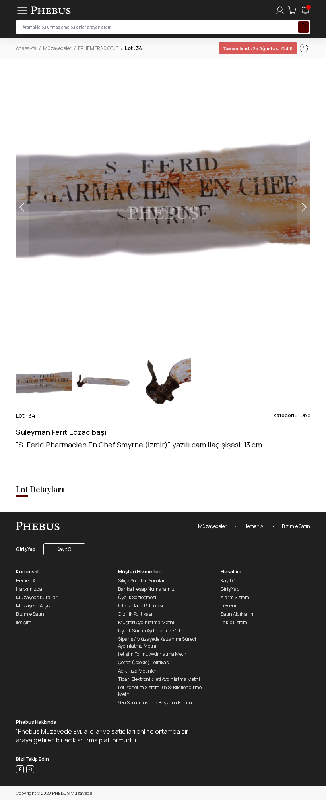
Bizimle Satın (296, 526)
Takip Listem (234, 622)
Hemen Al (254, 526)
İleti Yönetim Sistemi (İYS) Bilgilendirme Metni (160, 691)
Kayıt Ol (64, 549)
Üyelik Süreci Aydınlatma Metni (151, 630)
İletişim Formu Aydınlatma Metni (153, 654)
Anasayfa (26, 48)
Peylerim (230, 605)
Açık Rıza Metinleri (138, 670)
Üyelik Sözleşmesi (137, 597)
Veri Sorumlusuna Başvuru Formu (155, 702)
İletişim (23, 622)
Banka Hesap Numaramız (146, 589)
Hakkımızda (29, 589)
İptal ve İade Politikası (140, 605)
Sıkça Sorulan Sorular (141, 580)
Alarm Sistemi (235, 597)
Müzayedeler (57, 48)
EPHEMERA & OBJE (98, 48)
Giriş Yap (25, 549)
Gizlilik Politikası (135, 614)
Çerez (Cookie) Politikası (144, 662)
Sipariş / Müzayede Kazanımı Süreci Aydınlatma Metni (157, 642)
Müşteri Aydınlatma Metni (146, 622)
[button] (303, 207)
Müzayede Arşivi (34, 605)
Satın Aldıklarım (238, 614)
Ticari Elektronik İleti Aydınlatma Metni (159, 679)
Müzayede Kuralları (37, 597)
